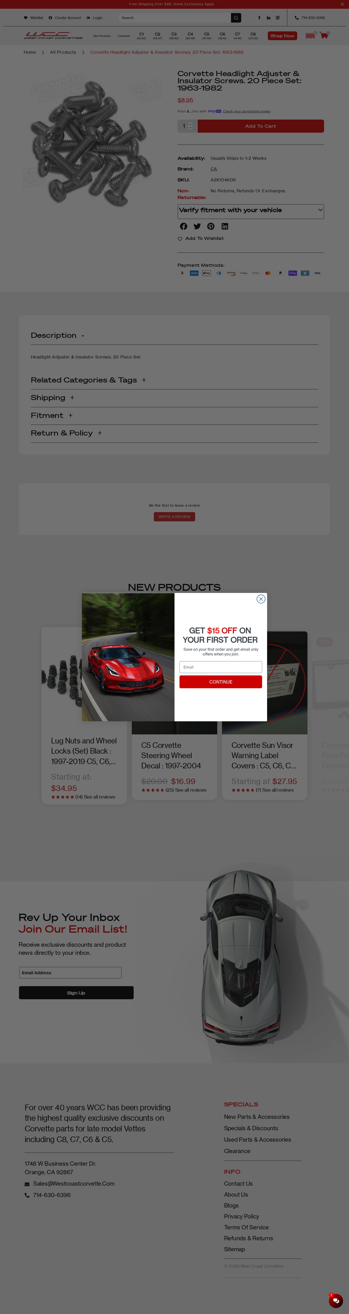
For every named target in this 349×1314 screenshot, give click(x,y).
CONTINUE (220, 681)
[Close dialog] (261, 599)
